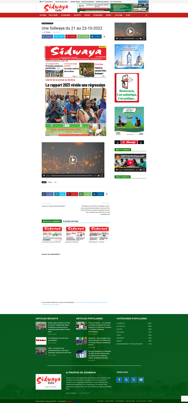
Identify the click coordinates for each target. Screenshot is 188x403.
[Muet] (99, 176)
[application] (73, 160)
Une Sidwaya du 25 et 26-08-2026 (51, 242)
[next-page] (46, 246)
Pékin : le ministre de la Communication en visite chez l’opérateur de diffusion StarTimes (59, 350)
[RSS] (142, 1)
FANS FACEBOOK (122, 177)
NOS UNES (50, 20)
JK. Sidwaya (47, 32)
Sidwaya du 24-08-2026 (71, 242)
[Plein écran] (102, 176)
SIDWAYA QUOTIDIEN (61, 20)
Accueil (44, 20)
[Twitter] (144, 1)
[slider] (71, 175)
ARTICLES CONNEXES (52, 221)
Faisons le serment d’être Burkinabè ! (54, 206)
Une (55, 182)
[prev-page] (43, 246)
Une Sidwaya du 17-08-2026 (96, 242)
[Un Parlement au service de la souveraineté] (41, 341)
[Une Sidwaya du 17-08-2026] (99, 233)
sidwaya (50, 182)
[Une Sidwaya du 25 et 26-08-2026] (52, 233)
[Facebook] (139, 1)
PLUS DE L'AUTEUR (70, 221)
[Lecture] (44, 176)
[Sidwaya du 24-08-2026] (75, 233)
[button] (146, 15)
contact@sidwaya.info (83, 393)
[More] (104, 36)
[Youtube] (147, 1)
